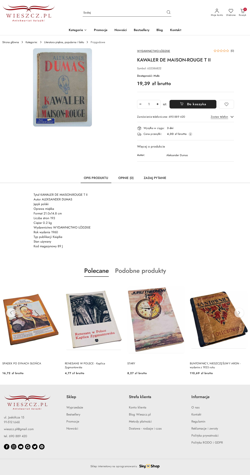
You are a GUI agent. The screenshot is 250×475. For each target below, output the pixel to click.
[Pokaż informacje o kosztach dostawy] (190, 134)
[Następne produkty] (239, 312)
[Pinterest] (42, 446)
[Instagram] (13, 446)
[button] (77, 30)
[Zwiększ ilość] (157, 104)
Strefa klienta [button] (140, 397)
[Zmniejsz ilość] (140, 104)
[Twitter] (35, 446)
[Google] (27, 446)
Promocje (72, 421)
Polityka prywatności (205, 435)
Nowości (72, 428)
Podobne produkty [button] (140, 270)
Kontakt (196, 414)
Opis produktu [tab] (96, 178)
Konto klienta (137, 407)
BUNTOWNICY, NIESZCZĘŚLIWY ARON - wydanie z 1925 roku (215, 365)
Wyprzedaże (74, 407)
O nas (195, 407)
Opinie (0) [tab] (126, 178)
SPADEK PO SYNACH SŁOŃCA (21, 363)
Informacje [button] (200, 397)
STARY (131, 363)
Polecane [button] (96, 270)
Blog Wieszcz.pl (140, 414)
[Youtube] (20, 446)
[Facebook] (6, 446)
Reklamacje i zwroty (204, 428)
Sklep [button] (71, 397)
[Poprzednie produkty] (10, 312)
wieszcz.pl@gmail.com (19, 429)
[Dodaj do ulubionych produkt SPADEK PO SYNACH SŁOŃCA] (56, 286)
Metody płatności (140, 421)
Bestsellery (73, 414)
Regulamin (198, 421)
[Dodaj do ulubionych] (226, 104)
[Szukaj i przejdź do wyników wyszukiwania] (168, 13)
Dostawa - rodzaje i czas (145, 428)
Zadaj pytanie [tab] (155, 178)
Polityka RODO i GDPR (207, 442)
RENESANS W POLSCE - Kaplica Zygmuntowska (85, 365)
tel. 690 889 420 (15, 436)
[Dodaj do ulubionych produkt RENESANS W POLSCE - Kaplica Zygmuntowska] (118, 286)
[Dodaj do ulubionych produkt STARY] (181, 286)
